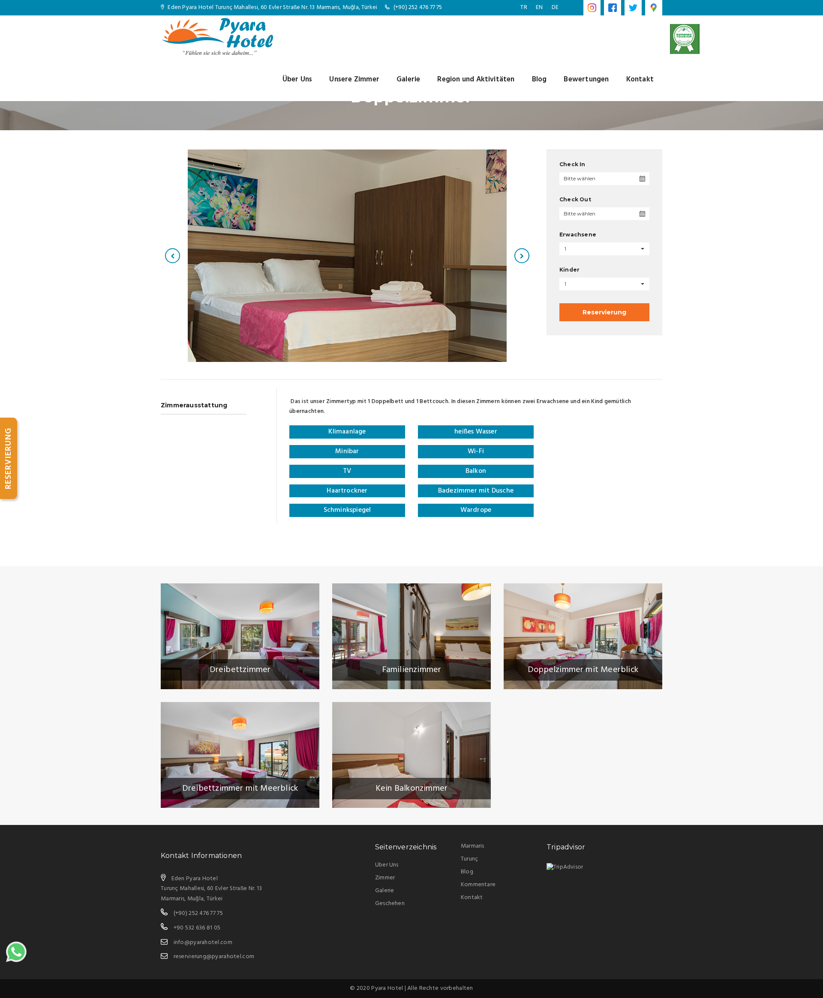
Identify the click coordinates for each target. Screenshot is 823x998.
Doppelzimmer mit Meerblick (583, 670)
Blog (539, 79)
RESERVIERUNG (8, 458)
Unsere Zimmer (354, 79)
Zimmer (385, 878)
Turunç (469, 859)
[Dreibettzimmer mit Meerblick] (240, 755)
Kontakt (640, 79)
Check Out (575, 199)
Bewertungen (586, 79)
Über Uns (297, 79)
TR (523, 7)
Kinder (569, 269)
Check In (572, 164)
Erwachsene (577, 234)
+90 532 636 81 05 (197, 928)
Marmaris (472, 846)
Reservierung (604, 312)
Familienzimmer (412, 670)
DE (555, 7)
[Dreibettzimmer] (240, 636)
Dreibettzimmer (240, 670)
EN (539, 7)
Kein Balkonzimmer (411, 788)
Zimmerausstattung (194, 405)
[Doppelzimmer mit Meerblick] (583, 636)
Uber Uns (387, 865)
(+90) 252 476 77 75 (417, 7)
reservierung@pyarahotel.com (214, 957)
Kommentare (478, 885)
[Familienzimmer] (411, 636)
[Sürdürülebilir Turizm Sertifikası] (685, 39)
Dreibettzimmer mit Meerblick (240, 788)
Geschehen (390, 903)
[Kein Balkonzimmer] (411, 755)
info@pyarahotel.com (203, 942)
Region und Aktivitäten (475, 79)
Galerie (408, 79)
